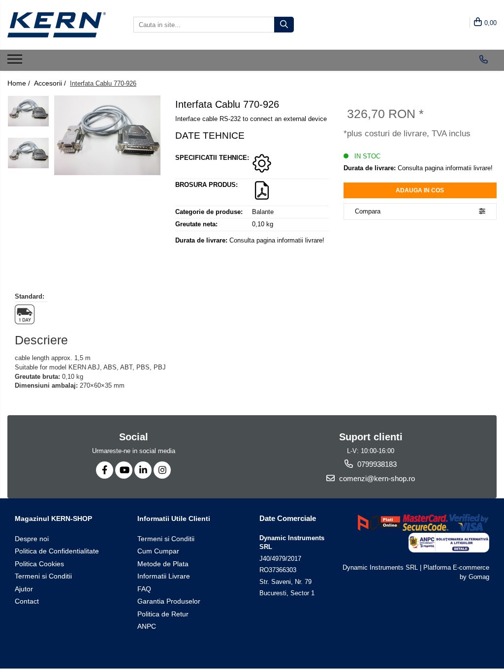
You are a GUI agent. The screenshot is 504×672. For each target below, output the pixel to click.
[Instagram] (162, 470)
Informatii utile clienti (173, 518)
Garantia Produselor (168, 601)
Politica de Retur (163, 614)
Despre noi (32, 539)
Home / (19, 83)
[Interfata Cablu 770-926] (107, 135)
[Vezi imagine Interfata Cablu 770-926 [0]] (28, 111)
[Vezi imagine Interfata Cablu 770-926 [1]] (28, 153)
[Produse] (16, 62)
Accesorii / (51, 83)
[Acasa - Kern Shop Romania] (56, 24)
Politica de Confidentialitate (57, 551)
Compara (367, 211)
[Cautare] (284, 24)
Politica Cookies (39, 564)
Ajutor (24, 589)
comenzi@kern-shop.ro (376, 478)
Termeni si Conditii (43, 576)
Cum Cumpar (158, 551)
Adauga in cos (420, 190)
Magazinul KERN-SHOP (53, 518)
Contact (27, 601)
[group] (107, 135)
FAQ (144, 589)
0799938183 (376, 464)
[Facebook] (104, 470)
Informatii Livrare (163, 576)
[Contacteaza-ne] (483, 59)
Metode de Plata (163, 564)
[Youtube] (123, 470)
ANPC (146, 626)
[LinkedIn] (143, 470)
